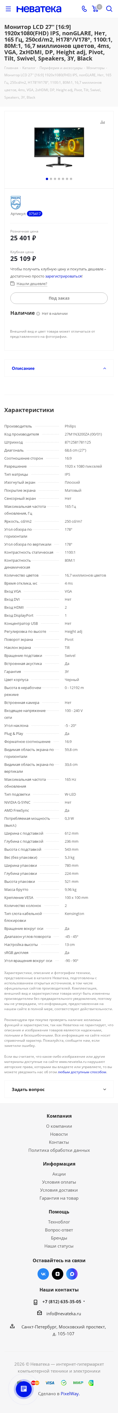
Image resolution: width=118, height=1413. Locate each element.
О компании (59, 1126)
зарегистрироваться (63, 276)
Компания (59, 1116)
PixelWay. (70, 1393)
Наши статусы (59, 1246)
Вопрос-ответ (59, 1230)
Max (72, 1274)
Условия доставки (59, 1190)
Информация (59, 1164)
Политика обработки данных (59, 1150)
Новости (59, 1134)
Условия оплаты (59, 1182)
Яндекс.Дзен (57, 1274)
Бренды (59, 1238)
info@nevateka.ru (63, 1313)
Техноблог (59, 1222)
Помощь (59, 1212)
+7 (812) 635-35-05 (61, 1301)
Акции (59, 1174)
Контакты (59, 1142)
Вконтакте (43, 1274)
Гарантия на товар (59, 1198)
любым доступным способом (82, 1071)
